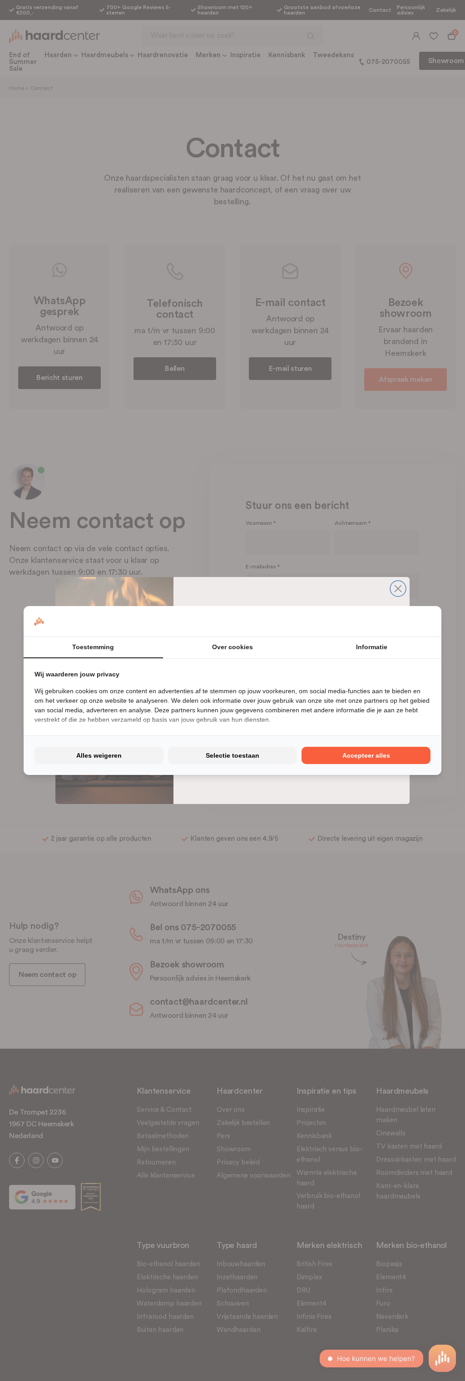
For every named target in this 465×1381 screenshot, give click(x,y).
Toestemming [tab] (93, 647)
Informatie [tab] (371, 647)
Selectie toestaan (232, 755)
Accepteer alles (366, 755)
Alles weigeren (99, 755)
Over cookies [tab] (232, 647)
